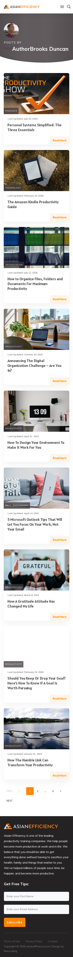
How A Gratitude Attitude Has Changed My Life (31, 604)
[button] (62, 7)
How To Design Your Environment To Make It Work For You (35, 445)
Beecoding (10, 951)
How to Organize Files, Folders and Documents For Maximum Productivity (35, 283)
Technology (13, 188)
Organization (14, 265)
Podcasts (11, 111)
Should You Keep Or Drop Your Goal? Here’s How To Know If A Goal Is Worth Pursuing (36, 683)
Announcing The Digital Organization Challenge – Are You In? (34, 365)
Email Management (16, 505)
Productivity (13, 346)
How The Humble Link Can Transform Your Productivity (30, 762)
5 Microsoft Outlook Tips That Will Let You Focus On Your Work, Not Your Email (34, 524)
